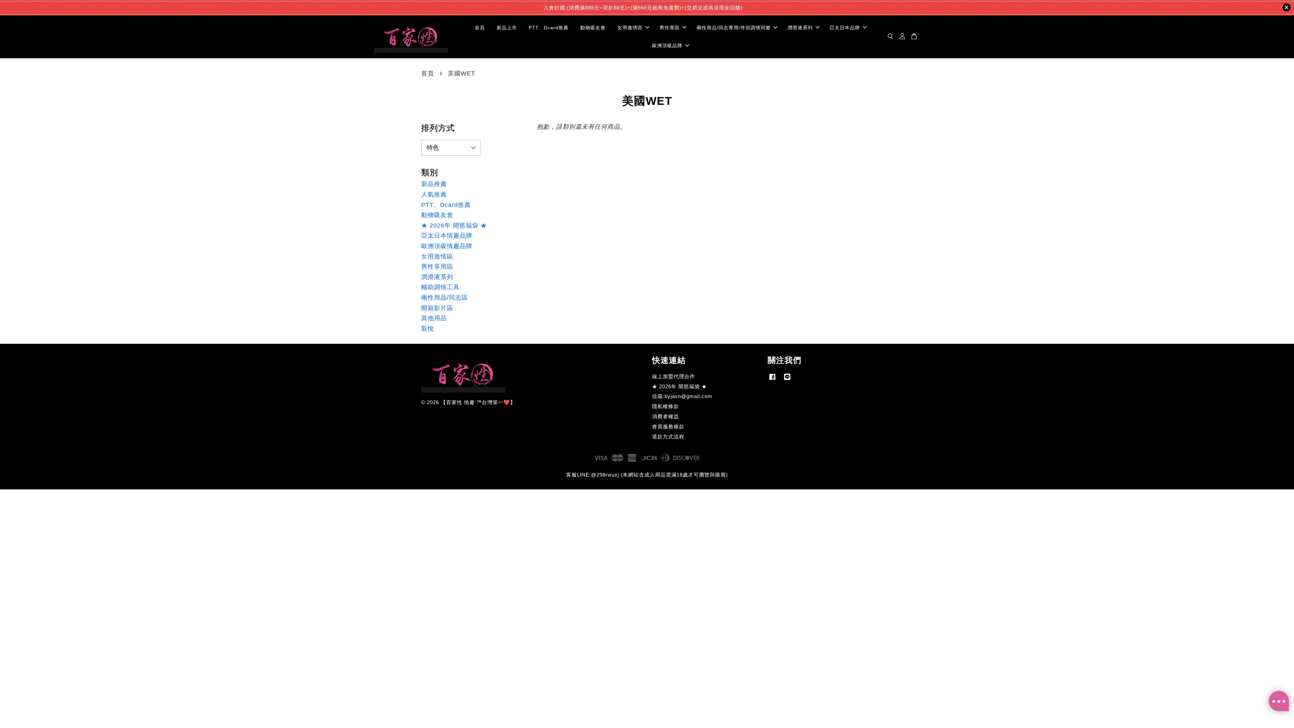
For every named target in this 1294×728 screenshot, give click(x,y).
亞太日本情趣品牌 (446, 235)
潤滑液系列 (800, 27)
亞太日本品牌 (845, 27)
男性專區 (669, 27)
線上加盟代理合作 (673, 376)
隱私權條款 (665, 406)
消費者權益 (665, 416)
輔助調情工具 (440, 287)
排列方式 (438, 127)
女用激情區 (630, 27)
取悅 (427, 328)
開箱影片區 (437, 308)
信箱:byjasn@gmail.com (682, 396)
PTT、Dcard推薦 (548, 27)
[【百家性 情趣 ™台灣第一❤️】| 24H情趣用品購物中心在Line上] (787, 380)
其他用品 (434, 318)
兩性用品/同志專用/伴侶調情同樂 (734, 27)
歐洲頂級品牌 (667, 45)
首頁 (480, 27)
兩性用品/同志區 (444, 297)
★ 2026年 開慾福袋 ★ (454, 225)
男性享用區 (437, 266)
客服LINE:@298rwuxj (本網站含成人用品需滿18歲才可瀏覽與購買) (647, 475)
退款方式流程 (668, 436)
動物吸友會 (593, 27)
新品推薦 (434, 184)
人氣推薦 (434, 194)
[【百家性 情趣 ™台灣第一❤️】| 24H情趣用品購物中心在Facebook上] (772, 380)
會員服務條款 (668, 426)
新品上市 (507, 27)
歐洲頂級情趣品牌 (446, 246)
